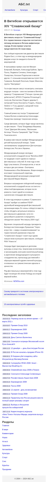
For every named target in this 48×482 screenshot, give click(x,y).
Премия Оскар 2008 (19, 394)
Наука (4, 437)
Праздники (6, 469)
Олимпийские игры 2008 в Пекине (25, 370)
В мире (5, 430)
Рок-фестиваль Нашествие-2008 (24, 378)
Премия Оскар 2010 (19, 325)
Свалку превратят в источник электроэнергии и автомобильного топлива (23, 292)
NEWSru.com (18, 281)
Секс (4, 461)
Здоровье (6, 445)
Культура (24, 10)
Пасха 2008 (16, 386)
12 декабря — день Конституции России (27, 348)
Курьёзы (5, 465)
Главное (5, 425)
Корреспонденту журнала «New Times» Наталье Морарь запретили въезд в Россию (22, 414)
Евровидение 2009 (19, 329)
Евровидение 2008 (19, 382)
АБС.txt (24, 4)
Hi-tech (5, 441)
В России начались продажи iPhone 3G (27, 352)
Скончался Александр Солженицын (26, 374)
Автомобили (10, 10)
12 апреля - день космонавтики (24, 390)
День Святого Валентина (21, 337)
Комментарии (8, 433)
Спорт (35, 10)
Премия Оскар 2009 (19, 333)
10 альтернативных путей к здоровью (19, 304)
